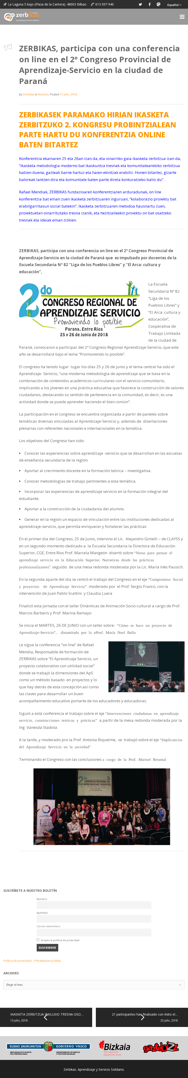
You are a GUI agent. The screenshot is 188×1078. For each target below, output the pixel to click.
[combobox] (94, 984)
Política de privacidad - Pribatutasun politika (32, 961)
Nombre (42, 899)
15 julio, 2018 (68, 94)
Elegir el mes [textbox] (14, 985)
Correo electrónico (48, 926)
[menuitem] (174, 4)
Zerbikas (28, 94)
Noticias (43, 94)
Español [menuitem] (173, 5)
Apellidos (42, 912)
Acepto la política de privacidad (59, 940)
